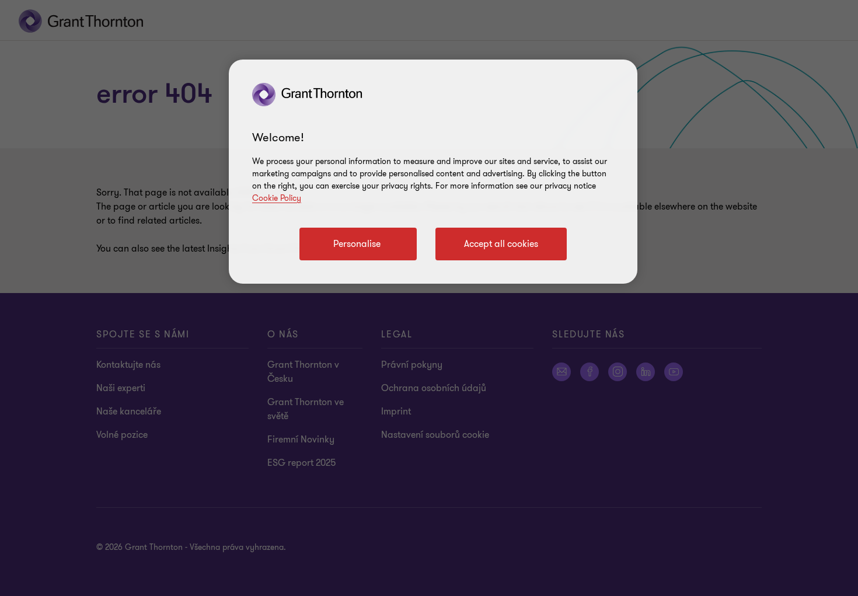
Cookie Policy (276, 198)
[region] (433, 172)
